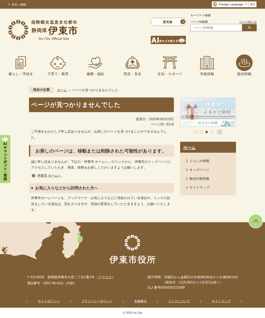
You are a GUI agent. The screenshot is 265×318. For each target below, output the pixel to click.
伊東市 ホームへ (49, 175)
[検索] (249, 27)
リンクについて (179, 301)
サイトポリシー (49, 301)
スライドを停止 (220, 132)
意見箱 (167, 22)
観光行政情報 (199, 178)
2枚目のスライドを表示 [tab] (201, 132)
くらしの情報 (199, 161)
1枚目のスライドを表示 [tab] (195, 132)
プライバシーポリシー (96, 301)
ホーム (62, 90)
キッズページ (199, 170)
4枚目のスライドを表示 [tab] (212, 132)
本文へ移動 (19, 4)
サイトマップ (199, 187)
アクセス (105, 277)
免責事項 (140, 301)
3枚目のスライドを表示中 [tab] (206, 132)
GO (252, 4)
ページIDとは (248, 22)
